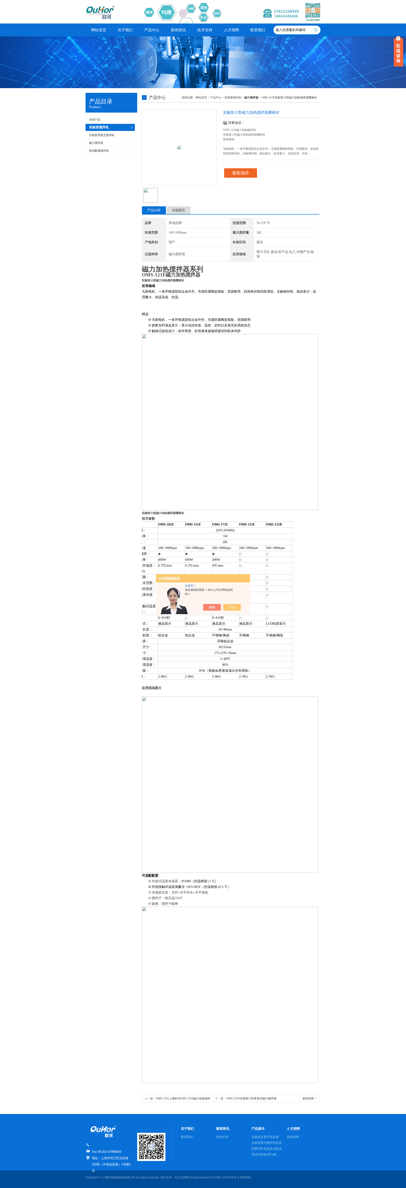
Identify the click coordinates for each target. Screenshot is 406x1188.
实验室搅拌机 (232, 97)
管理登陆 (245, 1177)
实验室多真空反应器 (265, 1137)
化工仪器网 (182, 1177)
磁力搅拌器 (96, 143)
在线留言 (178, 210)
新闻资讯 (178, 30)
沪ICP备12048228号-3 (224, 1177)
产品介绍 (153, 210)
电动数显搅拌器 (99, 150)
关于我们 (125, 30)
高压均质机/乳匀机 (264, 1154)
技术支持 (204, 30)
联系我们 (257, 30)
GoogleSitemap (199, 1177)
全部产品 (94, 119)
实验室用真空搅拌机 (101, 135)
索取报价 (240, 173)
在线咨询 (293, 1137)
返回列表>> (309, 1098)
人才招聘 (231, 30)
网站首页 (98, 30)
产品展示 (258, 1128)
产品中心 (151, 30)
